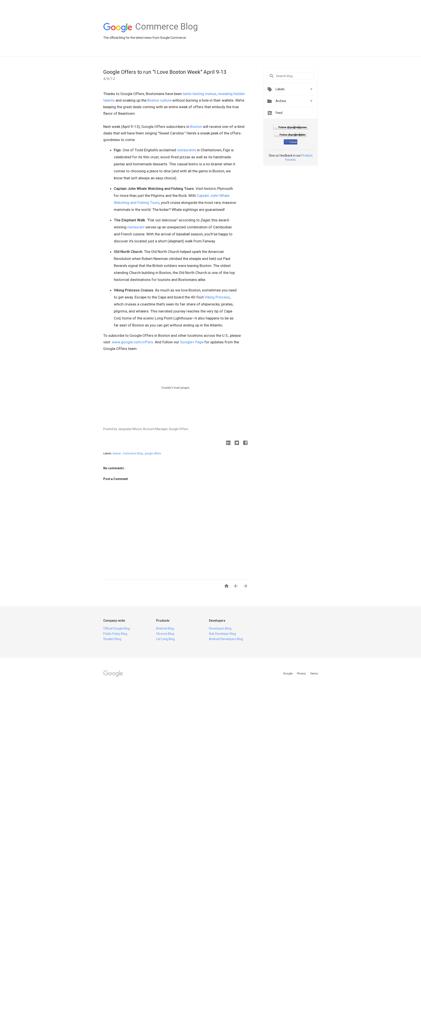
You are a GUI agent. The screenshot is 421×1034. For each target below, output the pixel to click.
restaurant (135, 227)
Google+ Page (191, 342)
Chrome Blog (165, 633)
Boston (196, 126)
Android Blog (165, 628)
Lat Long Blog (165, 639)
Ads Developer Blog (222, 633)
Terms (314, 673)
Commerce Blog (133, 453)
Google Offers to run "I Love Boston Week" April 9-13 (164, 72)
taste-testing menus (199, 94)
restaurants (186, 150)
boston (117, 453)
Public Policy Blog (115, 633)
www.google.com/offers (132, 342)
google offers (153, 453)
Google (288, 673)
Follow (293, 142)
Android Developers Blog (226, 639)
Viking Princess (217, 297)
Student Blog (112, 639)
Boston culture (159, 100)
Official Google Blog (116, 628)
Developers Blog (220, 628)
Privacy (301, 673)
